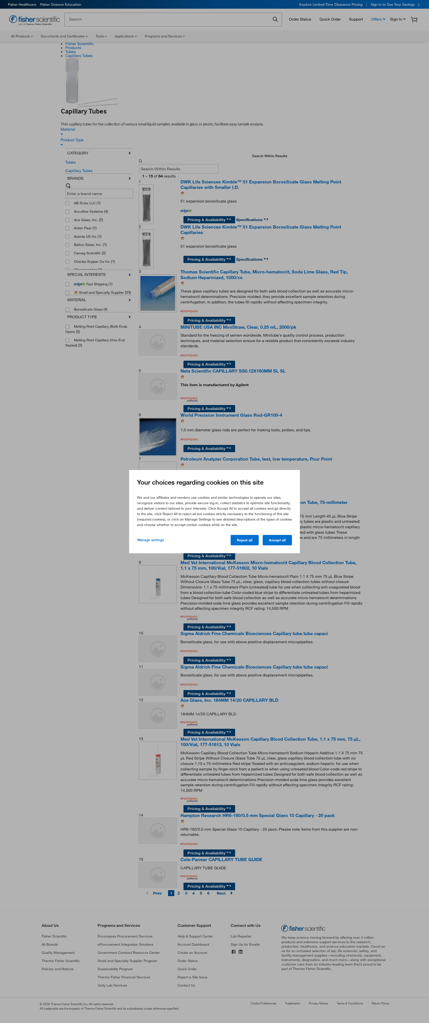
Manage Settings (150, 540)
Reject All (244, 540)
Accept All (277, 540)
